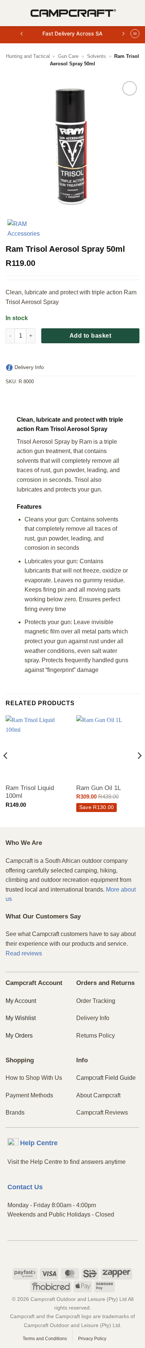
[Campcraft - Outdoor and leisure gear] (73, 13)
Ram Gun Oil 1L (98, 787)
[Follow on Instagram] (72, 1253)
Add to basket (90, 335)
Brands (15, 1112)
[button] (10, 13)
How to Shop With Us (34, 1078)
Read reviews (24, 953)
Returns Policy (95, 1035)
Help (39, 1143)
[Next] (139, 770)
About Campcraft (98, 1095)
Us (25, 1187)
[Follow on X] (85, 1253)
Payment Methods (29, 1095)
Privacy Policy (92, 1338)
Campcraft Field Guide (106, 1078)
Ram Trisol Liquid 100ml (30, 792)
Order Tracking (95, 1001)
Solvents (96, 56)
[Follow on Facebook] (60, 1253)
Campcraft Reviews (102, 1112)
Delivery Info (92, 1018)
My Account (21, 1001)
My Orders (19, 1035)
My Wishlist (21, 1018)
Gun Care (68, 56)
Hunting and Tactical (28, 56)
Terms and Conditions (45, 1338)
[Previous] (5, 770)
